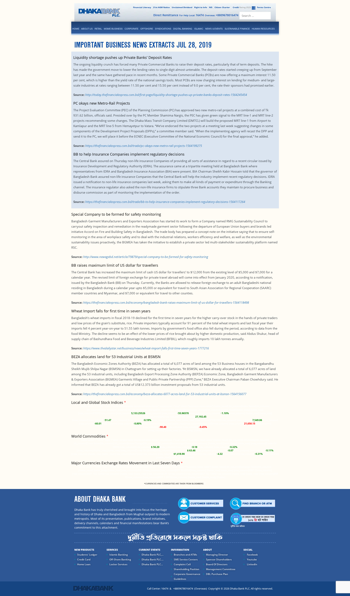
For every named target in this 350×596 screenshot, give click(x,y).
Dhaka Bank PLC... (152, 564)
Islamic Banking (118, 554)
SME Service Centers (186, 559)
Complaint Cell (182, 564)
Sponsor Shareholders (219, 559)
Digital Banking (182, 28)
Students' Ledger (87, 554)
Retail (98, 28)
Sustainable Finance (237, 28)
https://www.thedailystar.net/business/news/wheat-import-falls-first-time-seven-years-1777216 (146, 348)
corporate (131, 28)
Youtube (251, 559)
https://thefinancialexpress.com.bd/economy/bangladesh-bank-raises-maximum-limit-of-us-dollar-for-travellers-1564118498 (166, 302)
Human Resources (263, 28)
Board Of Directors (216, 564)
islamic (198, 28)
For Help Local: (191, 15)
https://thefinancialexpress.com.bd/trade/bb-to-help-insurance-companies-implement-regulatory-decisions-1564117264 (165, 202)
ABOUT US (87, 28)
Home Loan (84, 564)
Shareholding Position (186, 569)
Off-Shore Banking (120, 559)
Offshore (146, 28)
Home (75, 28)
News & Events (214, 28)
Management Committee (220, 569)
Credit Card (83, 559)
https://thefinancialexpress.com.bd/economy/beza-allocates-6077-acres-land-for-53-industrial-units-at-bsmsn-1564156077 (164, 394)
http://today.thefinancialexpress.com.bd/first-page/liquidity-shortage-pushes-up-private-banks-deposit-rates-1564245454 (166, 95)
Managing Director (217, 554)
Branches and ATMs (185, 554)
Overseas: (221, 15)
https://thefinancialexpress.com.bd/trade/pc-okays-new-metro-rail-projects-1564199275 (143, 146)
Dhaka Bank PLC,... (152, 554)
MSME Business (113, 28)
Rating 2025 (242, 7)
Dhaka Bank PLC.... (152, 559)
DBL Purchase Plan (217, 574)
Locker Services (118, 564)
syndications (163, 28)
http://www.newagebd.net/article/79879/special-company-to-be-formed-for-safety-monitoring (145, 257)
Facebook (252, 554)
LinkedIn (251, 564)
